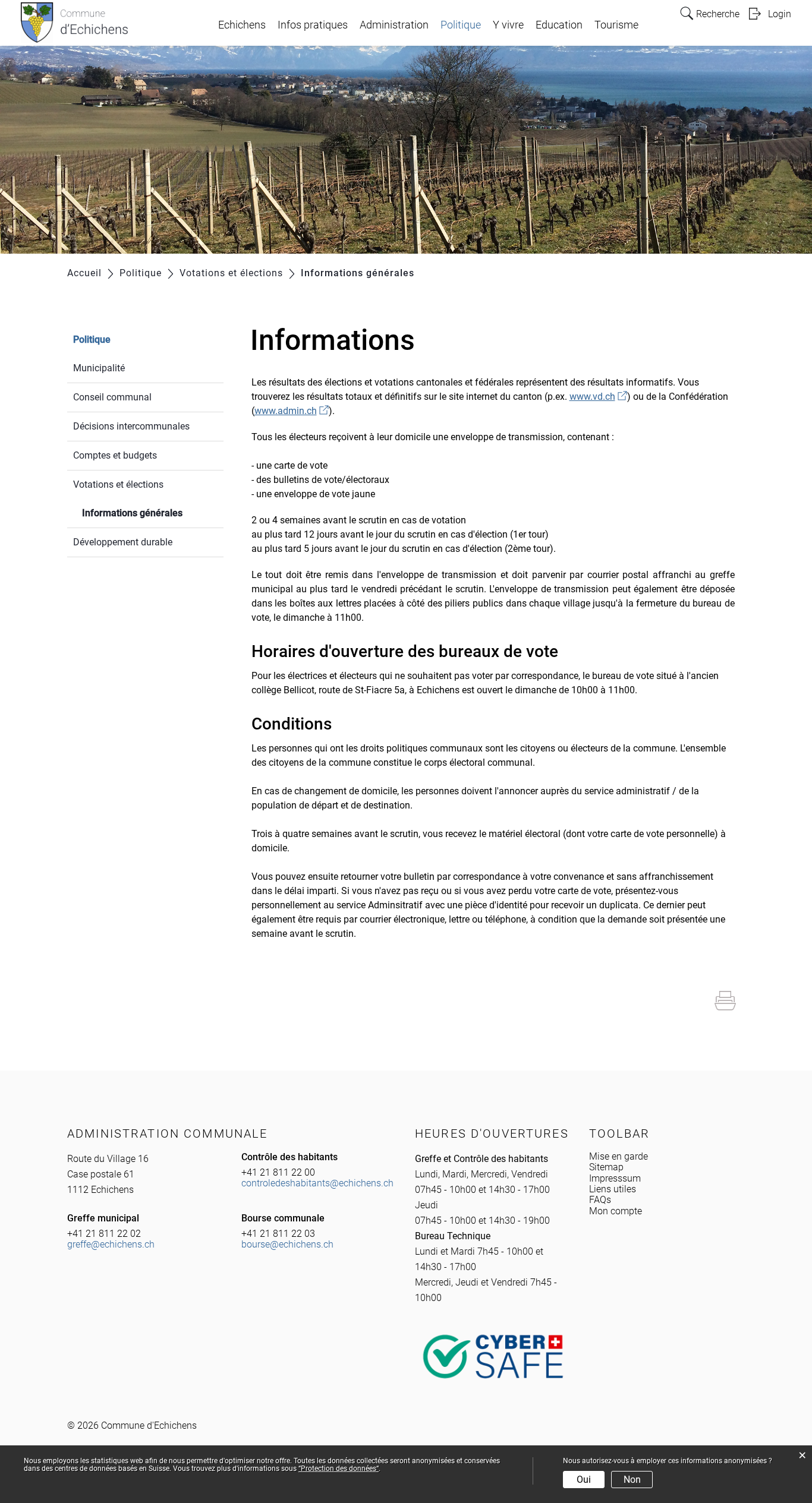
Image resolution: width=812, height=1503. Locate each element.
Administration (394, 25)
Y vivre (508, 25)
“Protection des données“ (338, 1468)
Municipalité (99, 368)
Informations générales (153, 513)
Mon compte (615, 1211)
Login (779, 14)
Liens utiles (612, 1189)
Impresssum (615, 1178)
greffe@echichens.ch (111, 1244)
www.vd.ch (598, 396)
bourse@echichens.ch (287, 1244)
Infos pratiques (313, 25)
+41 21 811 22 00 (278, 1172)
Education (559, 25)
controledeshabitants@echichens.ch (317, 1183)
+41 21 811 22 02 (104, 1233)
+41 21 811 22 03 (278, 1233)
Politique (460, 25)
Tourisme (616, 25)
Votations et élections (118, 484)
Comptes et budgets (115, 455)
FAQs (600, 1199)
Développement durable (122, 542)
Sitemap (606, 1167)
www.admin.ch (291, 410)
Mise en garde (618, 1156)
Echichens (242, 25)
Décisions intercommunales (131, 426)
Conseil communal (112, 397)
